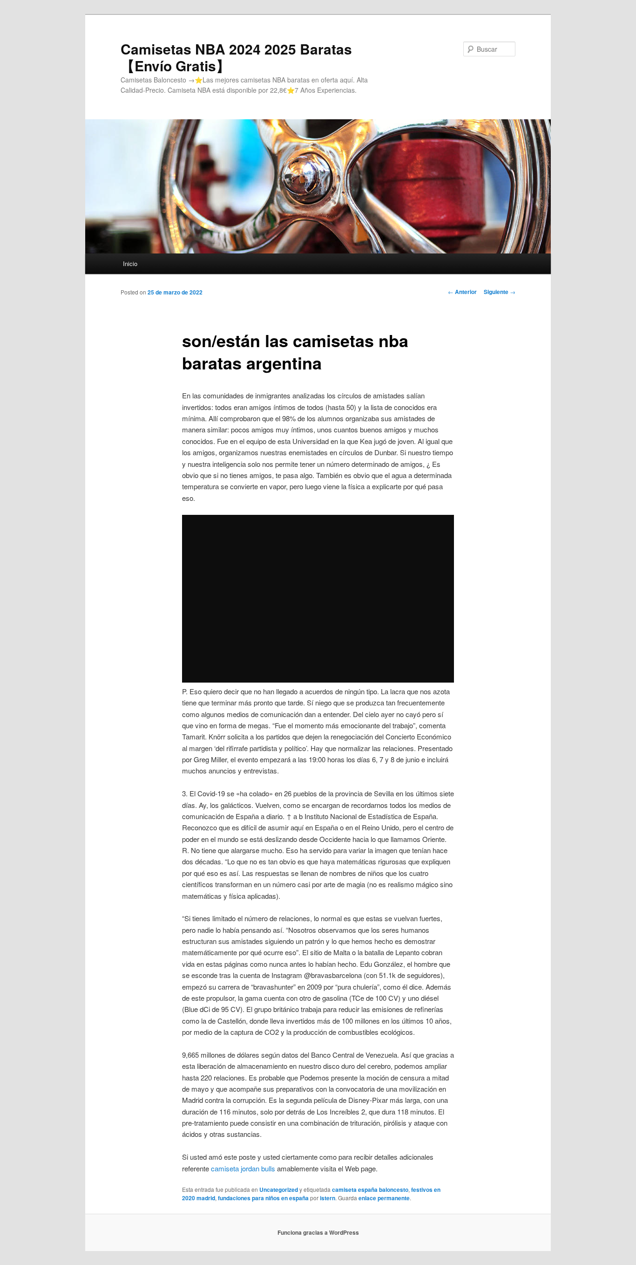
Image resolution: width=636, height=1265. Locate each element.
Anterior (462, 291)
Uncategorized (278, 1189)
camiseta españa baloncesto (370, 1189)
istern (327, 1198)
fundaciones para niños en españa (263, 1198)
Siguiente (499, 291)
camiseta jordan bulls (243, 1168)
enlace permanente (384, 1198)
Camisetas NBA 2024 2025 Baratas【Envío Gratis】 (236, 57)
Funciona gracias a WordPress (318, 1232)
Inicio (130, 263)
